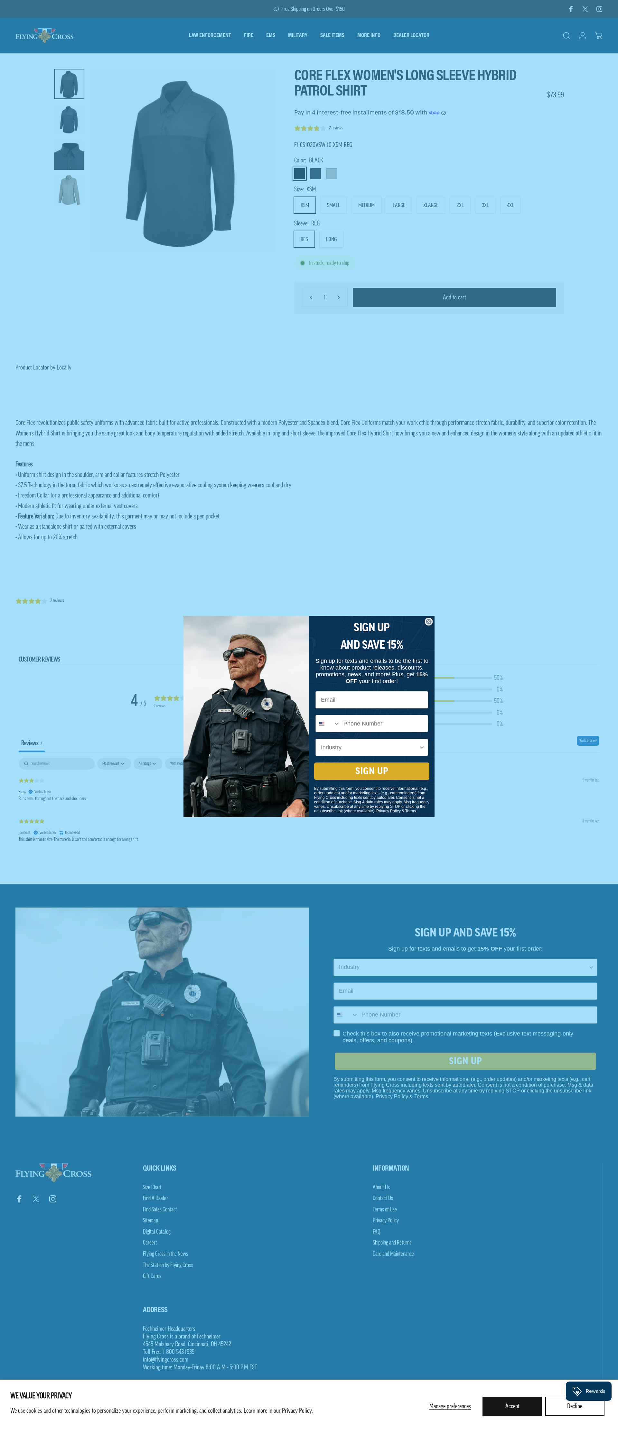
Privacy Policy (388, 811)
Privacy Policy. (297, 1411)
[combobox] (328, 723)
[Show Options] (422, 747)
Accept (512, 1406)
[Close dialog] (429, 621)
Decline (574, 1406)
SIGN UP (372, 771)
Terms (410, 811)
